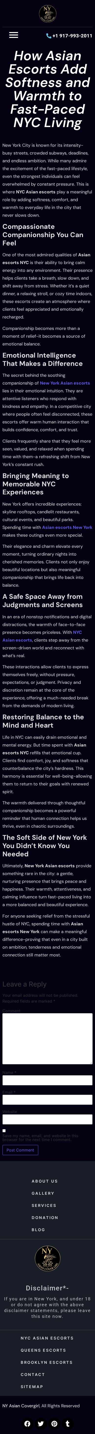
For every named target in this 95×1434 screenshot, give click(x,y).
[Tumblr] (68, 1424)
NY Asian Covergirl (20, 1406)
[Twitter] (41, 1424)
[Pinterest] (54, 1424)
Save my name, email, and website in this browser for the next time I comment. (40, 1138)
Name (9, 1072)
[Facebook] (27, 1424)
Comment (11, 1011)
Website (9, 1112)
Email (9, 1092)
